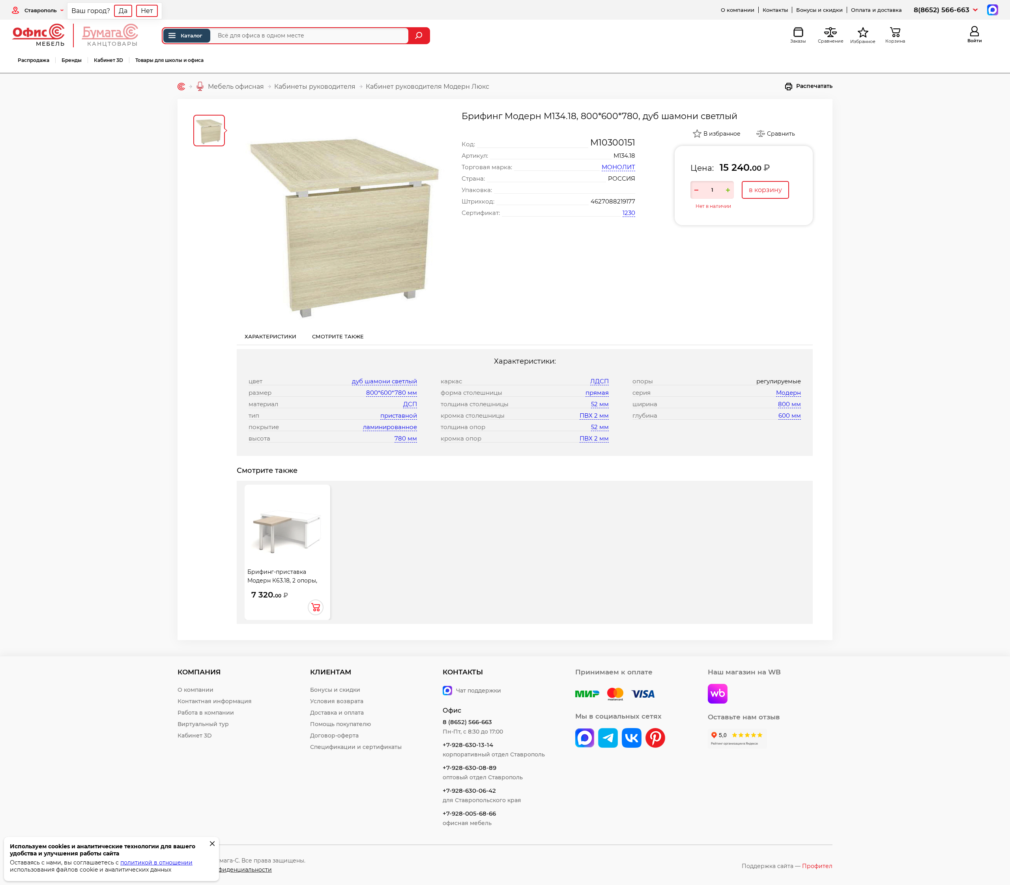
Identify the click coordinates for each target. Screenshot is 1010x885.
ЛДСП (599, 381)
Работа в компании (206, 712)
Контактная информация (215, 701)
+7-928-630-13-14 (468, 745)
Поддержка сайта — (787, 866)
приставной (398, 415)
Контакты (775, 10)
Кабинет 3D (108, 60)
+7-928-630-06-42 (469, 790)
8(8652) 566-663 (941, 10)
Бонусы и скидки (819, 10)
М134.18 (624, 155)
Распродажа (33, 60)
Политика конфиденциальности (225, 869)
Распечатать (814, 86)
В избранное (722, 133)
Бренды (72, 60)
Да (123, 11)
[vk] (584, 738)
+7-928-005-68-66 (469, 813)
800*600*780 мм (391, 392)
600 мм (789, 415)
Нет (147, 11)
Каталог (191, 35)
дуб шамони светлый (384, 381)
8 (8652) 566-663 (467, 722)
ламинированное (390, 427)
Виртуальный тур (203, 724)
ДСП (410, 404)
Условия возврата (336, 701)
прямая (597, 392)
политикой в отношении (156, 862)
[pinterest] (655, 738)
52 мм (600, 404)
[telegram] (608, 738)
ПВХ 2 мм (594, 415)
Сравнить (781, 133)
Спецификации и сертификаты (356, 747)
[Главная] (181, 86)
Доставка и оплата (337, 712)
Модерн (788, 392)
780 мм (406, 438)
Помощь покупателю (340, 724)
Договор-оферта (334, 735)
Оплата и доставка (876, 10)
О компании (737, 10)
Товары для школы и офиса (169, 60)
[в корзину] (316, 607)
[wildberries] (718, 694)
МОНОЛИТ (618, 167)
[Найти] (419, 35)
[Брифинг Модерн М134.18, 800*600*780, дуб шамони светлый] (345, 219)
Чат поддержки (478, 690)
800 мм (789, 404)
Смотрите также (338, 336)
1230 (629, 213)
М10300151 (612, 142)
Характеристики (270, 336)
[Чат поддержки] (991, 9)
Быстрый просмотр (287, 527)
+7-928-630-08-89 (469, 767)
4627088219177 (613, 201)
